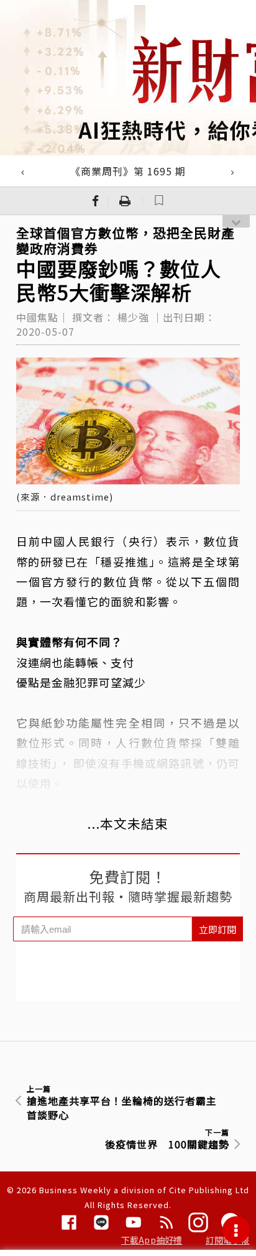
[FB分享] (95, 201)
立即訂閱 (217, 929)
